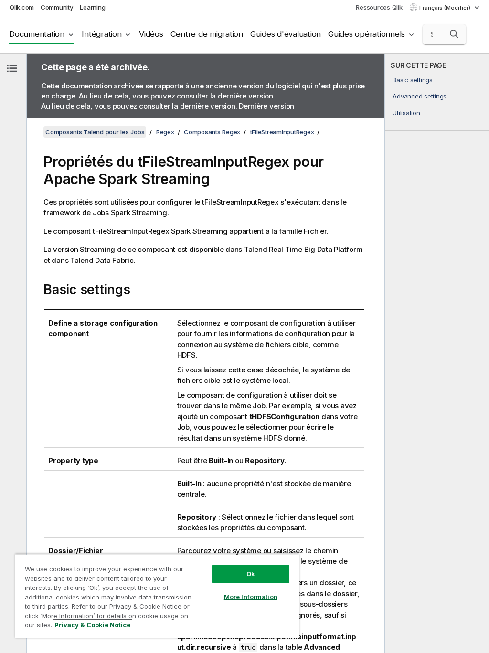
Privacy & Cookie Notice (92, 625)
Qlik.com (22, 7)
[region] (157, 596)
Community (57, 7)
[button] (454, 34)
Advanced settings (419, 96)
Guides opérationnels (366, 34)
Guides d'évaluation (285, 34)
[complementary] (437, 353)
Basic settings (413, 80)
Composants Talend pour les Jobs (94, 132)
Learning (92, 7)
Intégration (101, 34)
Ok (250, 573)
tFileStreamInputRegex (282, 132)
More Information (250, 596)
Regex (165, 132)
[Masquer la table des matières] (12, 68)
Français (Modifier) (445, 7)
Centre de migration (206, 34)
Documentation (36, 34)
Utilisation (406, 113)
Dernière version (266, 105)
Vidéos (151, 34)
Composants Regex (212, 132)
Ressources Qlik (379, 7)
